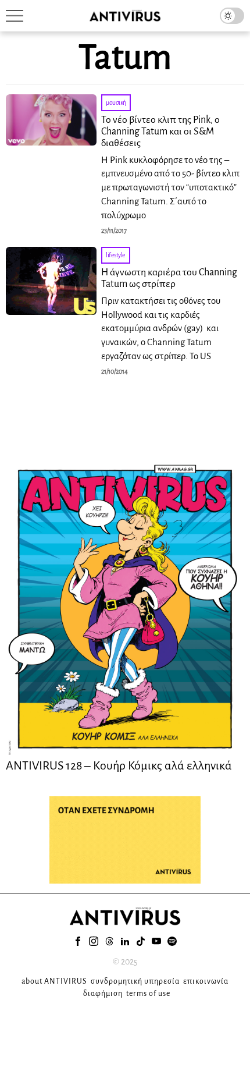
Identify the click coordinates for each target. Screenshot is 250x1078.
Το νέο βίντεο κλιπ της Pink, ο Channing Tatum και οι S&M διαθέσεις (160, 131)
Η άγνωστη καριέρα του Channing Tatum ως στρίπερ (169, 278)
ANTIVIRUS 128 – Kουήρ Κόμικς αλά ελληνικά (119, 765)
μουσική (116, 102)
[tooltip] (78, 941)
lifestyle (116, 254)
